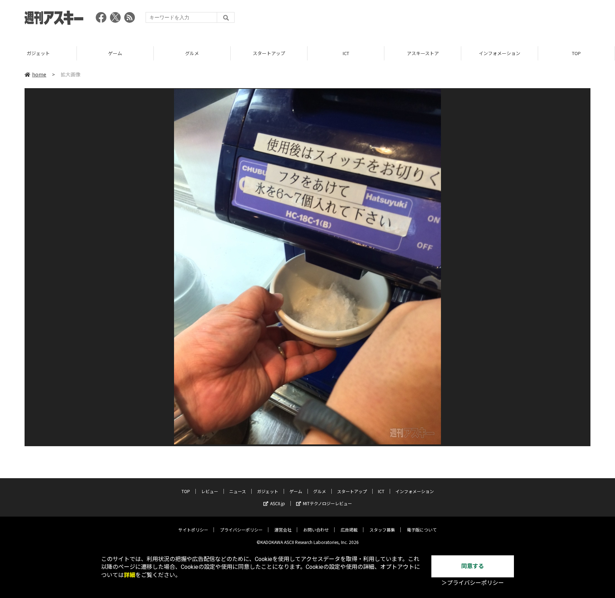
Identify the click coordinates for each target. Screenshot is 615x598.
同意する (472, 566)
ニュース (237, 491)
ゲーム (115, 53)
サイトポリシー (193, 530)
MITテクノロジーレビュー (327, 503)
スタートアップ (269, 53)
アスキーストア (423, 53)
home (39, 74)
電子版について (422, 530)
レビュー (209, 491)
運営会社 (282, 530)
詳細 (129, 575)
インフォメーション (499, 53)
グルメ (192, 53)
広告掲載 (349, 530)
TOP (576, 53)
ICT (346, 53)
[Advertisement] (460, 20)
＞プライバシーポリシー (472, 583)
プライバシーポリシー (241, 530)
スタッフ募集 (382, 530)
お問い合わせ (316, 530)
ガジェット (38, 53)
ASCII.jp (277, 503)
